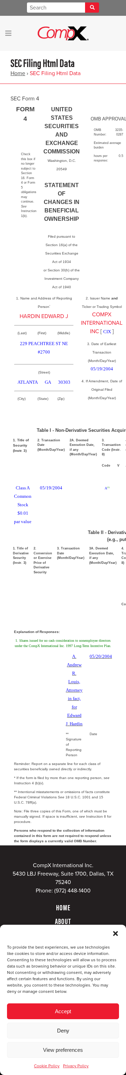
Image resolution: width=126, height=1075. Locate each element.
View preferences (63, 1050)
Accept (63, 1011)
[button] (115, 933)
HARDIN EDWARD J (44, 316)
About (63, 921)
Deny (63, 1031)
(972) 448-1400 (72, 890)
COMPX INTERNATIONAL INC (101, 323)
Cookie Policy (46, 1065)
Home (17, 73)
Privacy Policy (76, 1065)
